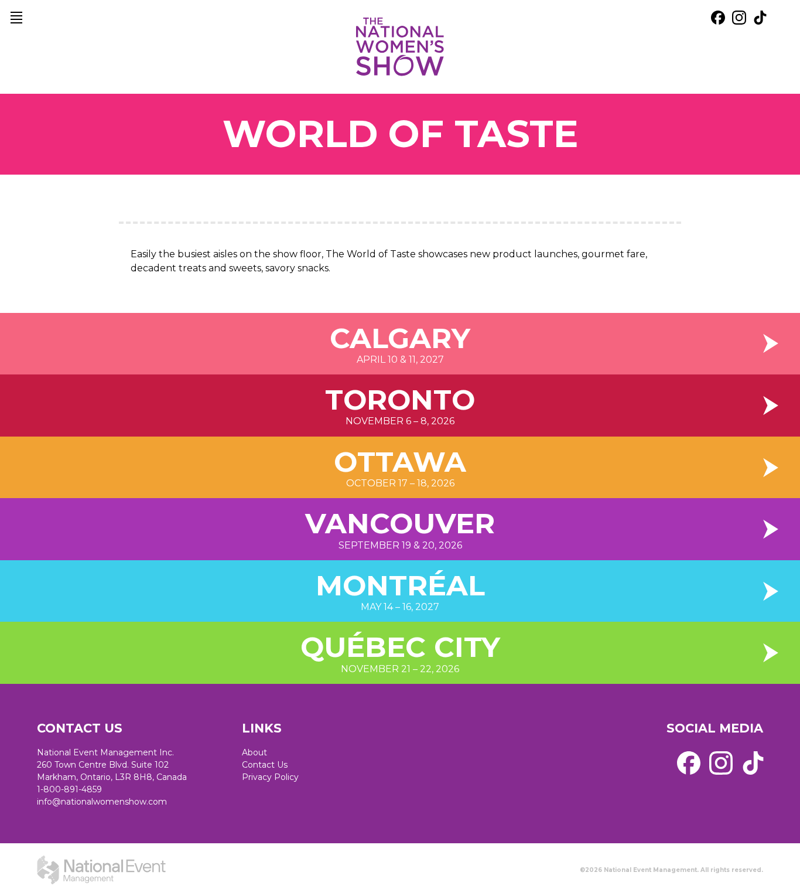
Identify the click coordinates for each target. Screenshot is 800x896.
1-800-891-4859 (69, 789)
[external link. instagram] (739, 17)
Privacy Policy (270, 777)
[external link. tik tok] (760, 17)
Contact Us (265, 764)
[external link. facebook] (718, 17)
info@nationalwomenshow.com (102, 801)
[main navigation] (16, 17)
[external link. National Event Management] (101, 869)
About (254, 752)
